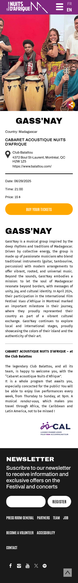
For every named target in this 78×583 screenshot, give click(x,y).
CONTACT (11, 547)
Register (59, 501)
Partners (43, 517)
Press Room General (20, 517)
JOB (65, 517)
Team (56, 517)
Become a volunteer (19, 532)
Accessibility (46, 532)
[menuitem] (69, 3)
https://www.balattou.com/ (32, 166)
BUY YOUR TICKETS (39, 209)
